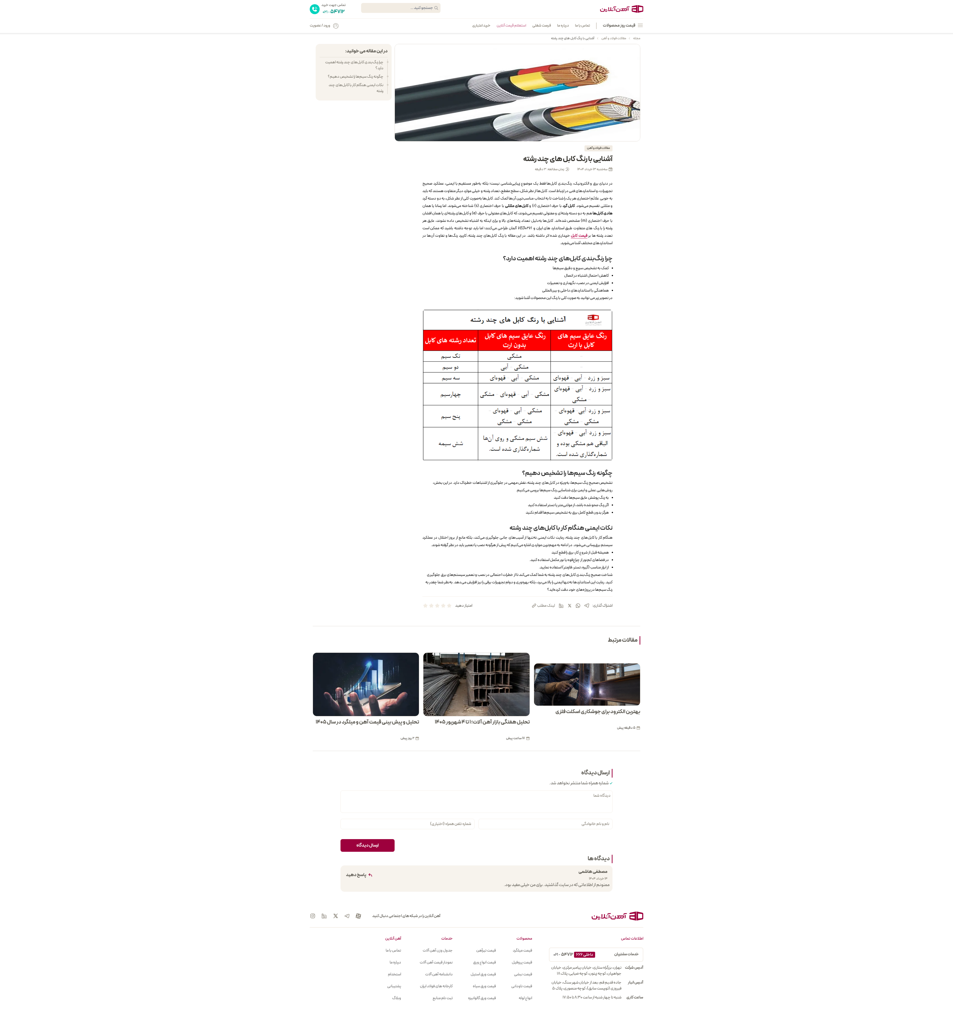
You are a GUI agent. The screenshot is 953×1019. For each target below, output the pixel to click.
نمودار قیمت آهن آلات (436, 962)
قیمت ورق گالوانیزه (482, 998)
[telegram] (586, 605)
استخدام (394, 974)
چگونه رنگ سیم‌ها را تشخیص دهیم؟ (355, 77)
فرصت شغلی (541, 26)
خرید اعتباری (481, 26)
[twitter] (569, 605)
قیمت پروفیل (522, 962)
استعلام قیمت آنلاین (511, 26)
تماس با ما (582, 26)
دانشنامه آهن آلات (439, 974)
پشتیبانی (394, 986)
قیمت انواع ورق (484, 962)
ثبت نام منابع (443, 998)
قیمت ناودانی (521, 986)
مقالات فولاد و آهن (613, 38)
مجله (636, 38)
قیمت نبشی (523, 974)
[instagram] (313, 916)
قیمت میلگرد (522, 950)
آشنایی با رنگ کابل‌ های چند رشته (572, 38)
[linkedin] (561, 605)
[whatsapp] (578, 605)
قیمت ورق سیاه (484, 986)
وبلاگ (396, 998)
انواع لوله (525, 998)
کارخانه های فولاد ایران (436, 986)
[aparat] (358, 916)
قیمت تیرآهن (486, 950)
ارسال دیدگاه (367, 845)
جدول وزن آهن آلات (438, 950)
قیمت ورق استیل (483, 974)
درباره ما (563, 26)
